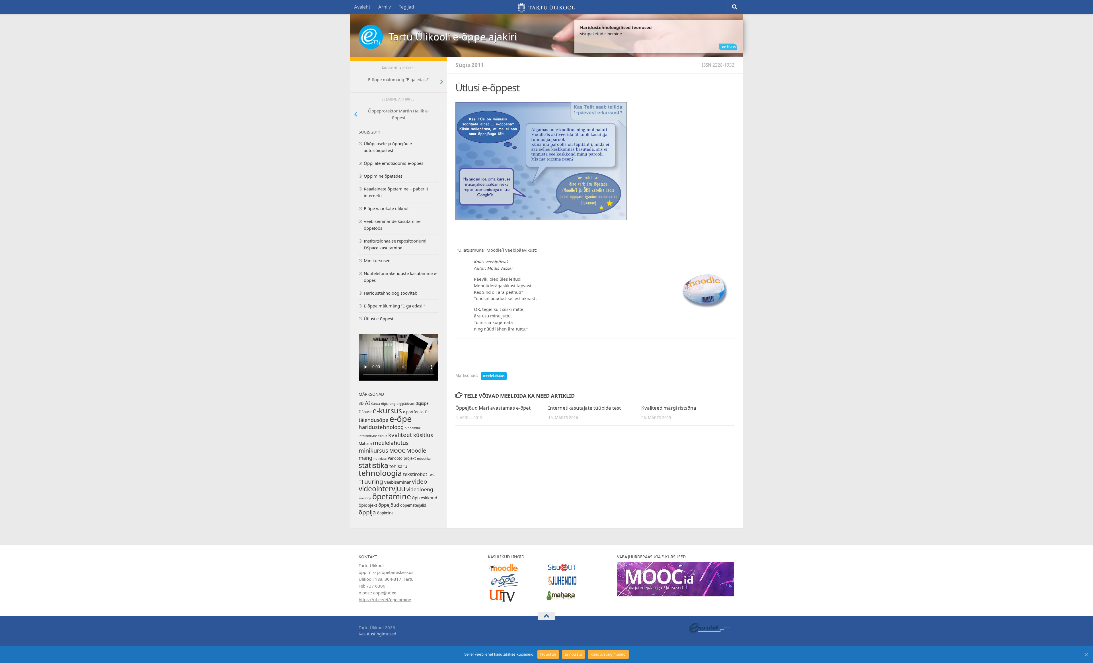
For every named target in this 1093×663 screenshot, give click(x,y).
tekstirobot (415, 474)
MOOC (397, 451)
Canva (375, 404)
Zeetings (365, 498)
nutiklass (380, 459)
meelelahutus (494, 376)
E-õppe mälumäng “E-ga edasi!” (394, 306)
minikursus (373, 450)
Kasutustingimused (377, 634)
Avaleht (362, 7)
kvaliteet (400, 435)
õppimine (385, 513)
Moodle (416, 450)
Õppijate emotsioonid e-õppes (393, 163)
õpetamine (391, 496)
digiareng (388, 404)
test (431, 475)
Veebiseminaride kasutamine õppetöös (392, 225)
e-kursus (387, 411)
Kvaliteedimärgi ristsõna (668, 408)
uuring (373, 481)
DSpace (365, 412)
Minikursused (377, 260)
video (419, 481)
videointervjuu (382, 489)
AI (367, 403)
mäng (365, 458)
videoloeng (419, 489)
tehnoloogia (380, 473)
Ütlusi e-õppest (378, 318)
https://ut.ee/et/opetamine (385, 599)
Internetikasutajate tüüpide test (584, 408)
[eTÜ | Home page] (371, 37)
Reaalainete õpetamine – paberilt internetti (396, 192)
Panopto (395, 458)
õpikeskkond (424, 497)
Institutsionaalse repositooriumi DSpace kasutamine (395, 245)
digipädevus (405, 404)
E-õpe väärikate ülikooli (387, 208)
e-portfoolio (413, 412)
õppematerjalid (413, 505)
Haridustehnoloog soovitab (390, 293)
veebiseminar (397, 482)
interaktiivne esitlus (373, 436)
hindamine (413, 428)
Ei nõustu (573, 654)
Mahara (365, 444)
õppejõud (388, 505)
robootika (424, 459)
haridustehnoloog (381, 427)
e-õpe (400, 419)
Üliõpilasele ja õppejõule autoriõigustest (388, 147)
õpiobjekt (368, 505)
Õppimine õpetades (383, 176)
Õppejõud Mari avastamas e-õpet (493, 408)
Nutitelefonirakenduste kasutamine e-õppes (400, 277)
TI (361, 482)
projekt (410, 458)
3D (361, 403)
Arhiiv (384, 7)
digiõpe (422, 403)
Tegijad (406, 7)
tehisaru (398, 466)
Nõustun (548, 654)
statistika (373, 465)
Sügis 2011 (469, 65)
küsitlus (423, 435)
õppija (367, 512)
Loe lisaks (728, 47)
